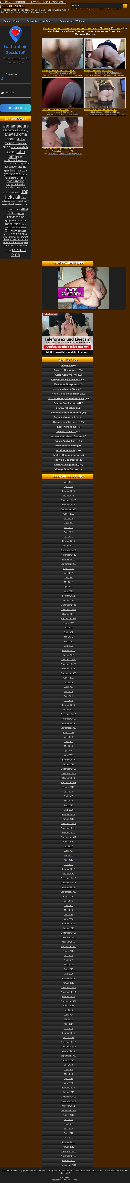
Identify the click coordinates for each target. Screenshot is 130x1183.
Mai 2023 (68, 527)
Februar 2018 (68, 814)
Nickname (12, 74)
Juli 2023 (68, 518)
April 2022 (68, 587)
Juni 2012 (68, 1124)
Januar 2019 (68, 764)
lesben (23, 198)
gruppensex (11, 184)
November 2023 (68, 500)
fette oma (17, 154)
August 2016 (68, 896)
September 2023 (68, 509)
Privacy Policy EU (71, 1180)
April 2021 (68, 641)
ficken (24, 160)
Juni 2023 (68, 523)
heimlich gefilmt (65, 153)
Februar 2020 (68, 705)
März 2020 (68, 700)
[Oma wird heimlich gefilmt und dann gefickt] (62, 132)
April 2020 (68, 696)
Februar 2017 (68, 869)
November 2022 (68, 555)
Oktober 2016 (68, 887)
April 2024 (68, 486)
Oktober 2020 (68, 669)
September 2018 (68, 782)
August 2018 (68, 787)
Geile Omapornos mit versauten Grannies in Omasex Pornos (82, 28)
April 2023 (68, 532)
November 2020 (68, 664)
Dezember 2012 (68, 1097)
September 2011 (68, 1165)
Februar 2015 (68, 978)
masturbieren (12, 204)
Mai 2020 (68, 691)
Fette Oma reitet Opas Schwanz (98, 70)
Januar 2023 (68, 546)
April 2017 (68, 860)
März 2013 (68, 1083)
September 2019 (68, 728)
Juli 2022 (68, 573)
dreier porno (17, 147)
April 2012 (68, 1133)
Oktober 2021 (68, 614)
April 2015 (68, 969)
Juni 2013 (68, 1069)
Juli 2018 (68, 792)
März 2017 (68, 864)
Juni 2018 (68, 796)
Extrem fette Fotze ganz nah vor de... (58, 70)
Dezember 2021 (68, 605)
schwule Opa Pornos (66, 459)
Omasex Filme (11, 21)
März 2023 (68, 537)
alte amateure (15, 126)
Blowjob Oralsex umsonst (66, 379)
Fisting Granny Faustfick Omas (66, 398)
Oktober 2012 (68, 1106)
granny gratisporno (15, 172)
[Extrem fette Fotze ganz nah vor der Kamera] (62, 53)
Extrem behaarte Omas (66, 389)
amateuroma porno (15, 136)
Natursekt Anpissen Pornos (66, 436)
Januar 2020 (68, 710)
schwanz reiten (73, 114)
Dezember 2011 (68, 1151)
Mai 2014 (68, 1019)
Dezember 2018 (68, 769)
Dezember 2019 (68, 714)
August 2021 (68, 623)
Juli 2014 (68, 1010)
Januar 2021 (68, 655)
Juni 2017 (68, 851)
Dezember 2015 (68, 933)
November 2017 (68, 828)
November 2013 (68, 1047)
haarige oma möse (118, 114)
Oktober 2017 (68, 833)
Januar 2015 (68, 983)
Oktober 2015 (68, 942)
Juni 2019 (68, 741)
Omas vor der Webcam (72, 21)
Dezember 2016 (68, 878)
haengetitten (20, 187)
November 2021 (68, 609)
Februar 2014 (68, 1033)
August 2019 (68, 732)
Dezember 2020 (68, 659)
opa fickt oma (19, 233)
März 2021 (68, 646)
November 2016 (68, 883)
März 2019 (68, 755)
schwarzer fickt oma (19, 239)
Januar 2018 (68, 819)
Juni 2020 (68, 687)
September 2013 (68, 1056)
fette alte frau (71, 75)
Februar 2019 (68, 760)
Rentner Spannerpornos (66, 455)
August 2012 (68, 1115)
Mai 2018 (68, 801)
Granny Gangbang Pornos (66, 412)
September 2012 (68, 1110)
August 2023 (68, 514)
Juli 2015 (68, 955)
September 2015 (68, 946)
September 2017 (68, 837)
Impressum (56, 1180)
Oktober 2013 (68, 1051)
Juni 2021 (68, 632)
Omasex (11, 230)
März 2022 (68, 591)
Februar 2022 (68, 596)
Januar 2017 (68, 873)
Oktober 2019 (68, 723)
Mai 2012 (68, 1129)
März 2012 (68, 1138)
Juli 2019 (68, 737)
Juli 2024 (68, 482)
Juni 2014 (68, 1015)
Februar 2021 (68, 650)
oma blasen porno (11, 209)
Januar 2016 (68, 928)
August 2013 (68, 1060)
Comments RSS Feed (115, 9)
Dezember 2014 (68, 987)
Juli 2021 (68, 628)
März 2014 (68, 1028)
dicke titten (21, 143)
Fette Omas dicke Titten (66, 393)
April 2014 (68, 1024)
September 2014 (68, 1001)
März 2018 (68, 810)
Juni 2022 (68, 577)
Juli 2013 (68, 1065)
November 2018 (68, 773)
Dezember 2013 (68, 1042)
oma (26, 204)
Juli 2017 (68, 846)
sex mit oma (18, 252)
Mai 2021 (68, 637)
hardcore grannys (11, 192)
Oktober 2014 (68, 996)
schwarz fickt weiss (13, 242)
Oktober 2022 (68, 559)
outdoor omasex (11, 237)
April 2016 (68, 914)
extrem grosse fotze (56, 75)
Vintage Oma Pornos (66, 469)
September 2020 (68, 673)
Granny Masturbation (65, 417)
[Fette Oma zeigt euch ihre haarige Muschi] (105, 92)
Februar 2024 (68, 491)
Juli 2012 (68, 1119)
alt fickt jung (21, 130)
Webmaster (65, 1177)
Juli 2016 (68, 901)
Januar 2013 (68, 1092)
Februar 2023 (68, 541)
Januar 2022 (68, 600)
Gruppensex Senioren (65, 422)
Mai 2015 (68, 965)
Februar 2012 (68, 1142)
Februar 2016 (68, 924)
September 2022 (68, 564)
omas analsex (19, 227)
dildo (53, 114)
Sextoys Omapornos (66, 464)
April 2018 (68, 805)
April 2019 (68, 751)
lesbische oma (22, 201)
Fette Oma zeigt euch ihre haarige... (100, 109)
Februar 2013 (68, 1088)
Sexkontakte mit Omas (39, 21)
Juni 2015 (68, 960)
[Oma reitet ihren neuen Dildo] (62, 92)
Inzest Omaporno (66, 426)
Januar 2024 (68, 496)
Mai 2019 (68, 746)
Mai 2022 (68, 582)
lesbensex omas (8, 201)
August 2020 (68, 678)
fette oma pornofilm (98, 75)
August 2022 (68, 568)
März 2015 (68, 974)
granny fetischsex (66, 407)
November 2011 (68, 1156)
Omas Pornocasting (66, 445)
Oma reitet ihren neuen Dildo (55, 109)
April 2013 (68, 1078)
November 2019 (68, 719)
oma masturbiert (15, 222)
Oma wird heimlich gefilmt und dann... (59, 149)
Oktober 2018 (68, 778)
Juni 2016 (68, 905)
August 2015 (68, 951)
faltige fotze (94, 114)
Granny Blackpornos (66, 403)
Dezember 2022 (68, 550)
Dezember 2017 (68, 823)
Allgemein (67, 365)
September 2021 (68, 618)
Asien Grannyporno (66, 374)
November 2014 (68, 992)
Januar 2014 (68, 1037)
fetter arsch (111, 75)
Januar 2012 (68, 1147)
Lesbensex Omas (66, 431)
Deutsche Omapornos (67, 384)
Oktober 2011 (68, 1160)
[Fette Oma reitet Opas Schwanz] (105, 53)
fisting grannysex (11, 163)
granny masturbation (16, 179)
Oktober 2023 (68, 505)
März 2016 (68, 919)
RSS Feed (102, 9)
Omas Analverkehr (65, 441)
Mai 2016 (68, 910)
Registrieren (80, 9)
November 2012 (68, 1101)
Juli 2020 (68, 682)
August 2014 (68, 1006)
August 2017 (68, 842)
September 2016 (68, 892)
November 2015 (68, 937)
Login (89, 9)
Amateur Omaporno (65, 370)
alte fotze (9, 130)
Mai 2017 (68, 855)
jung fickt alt (77, 153)
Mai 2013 (68, 1074)
